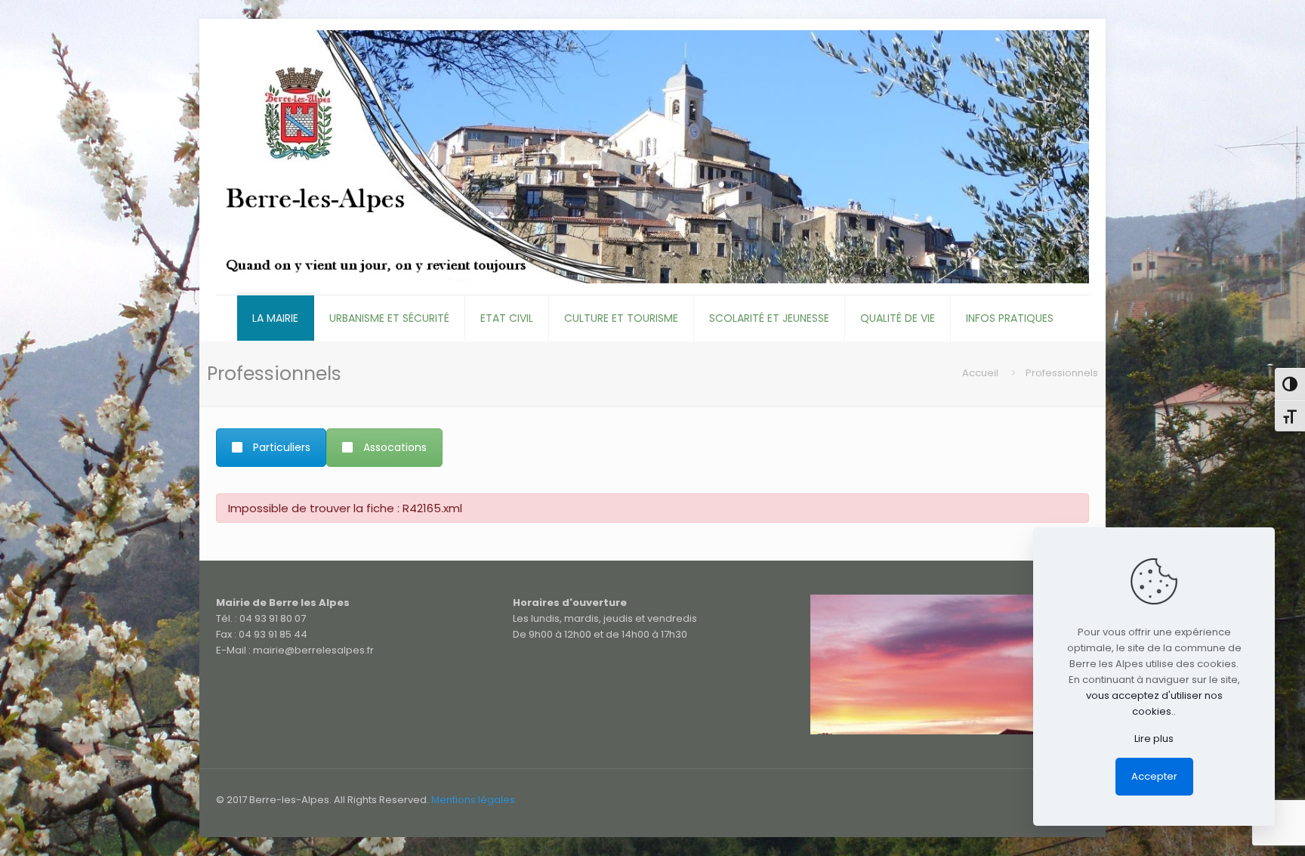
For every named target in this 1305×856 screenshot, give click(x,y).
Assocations (395, 447)
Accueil (980, 373)
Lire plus (1154, 738)
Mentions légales (473, 800)
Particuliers (281, 447)
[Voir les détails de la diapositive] (949, 664)
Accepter (1154, 776)
